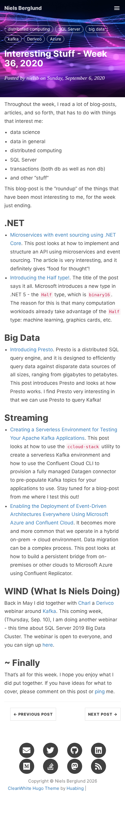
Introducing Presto (31, 349)
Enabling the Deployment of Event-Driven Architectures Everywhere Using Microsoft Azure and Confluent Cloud (59, 514)
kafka (13, 38)
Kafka (49, 611)
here (47, 645)
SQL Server (69, 28)
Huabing (75, 788)
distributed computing (29, 28)
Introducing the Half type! (39, 278)
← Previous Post (33, 714)
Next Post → (102, 714)
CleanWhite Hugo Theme (33, 788)
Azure (55, 38)
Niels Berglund (23, 8)
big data (97, 28)
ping (100, 691)
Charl (84, 603)
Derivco (34, 38)
